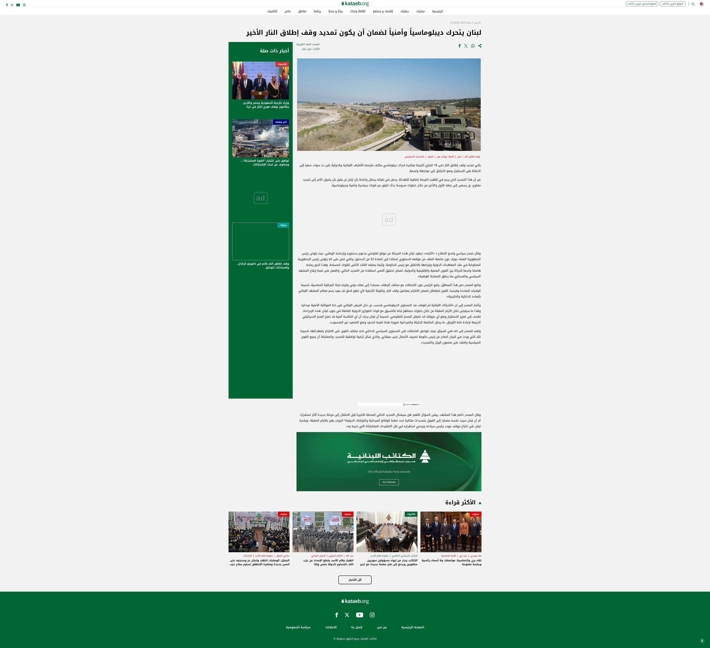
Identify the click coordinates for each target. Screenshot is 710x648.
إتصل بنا (356, 627)
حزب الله (350, 556)
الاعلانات (331, 627)
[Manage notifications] (702, 641)
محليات (420, 11)
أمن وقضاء (281, 122)
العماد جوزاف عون (445, 157)
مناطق (302, 11)
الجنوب (430, 157)
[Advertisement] (389, 377)
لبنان (459, 157)
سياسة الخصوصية (298, 627)
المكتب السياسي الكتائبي (404, 556)
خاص (288, 11)
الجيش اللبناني (318, 556)
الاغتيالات (247, 556)
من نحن (382, 627)
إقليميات (282, 64)
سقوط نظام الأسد (380, 556)
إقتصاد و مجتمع (383, 11)
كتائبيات (272, 11)
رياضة (317, 11)
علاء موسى (475, 556)
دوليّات (283, 225)
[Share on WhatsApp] (473, 47)
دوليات (404, 11)
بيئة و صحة (335, 11)
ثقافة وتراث (358, 11)
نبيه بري (463, 556)
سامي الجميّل (283, 556)
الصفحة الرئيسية (412, 627)
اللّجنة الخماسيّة (448, 556)
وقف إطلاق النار (472, 157)
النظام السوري (336, 556)
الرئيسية (437, 11)
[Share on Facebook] (460, 47)
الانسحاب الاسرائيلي (414, 157)
